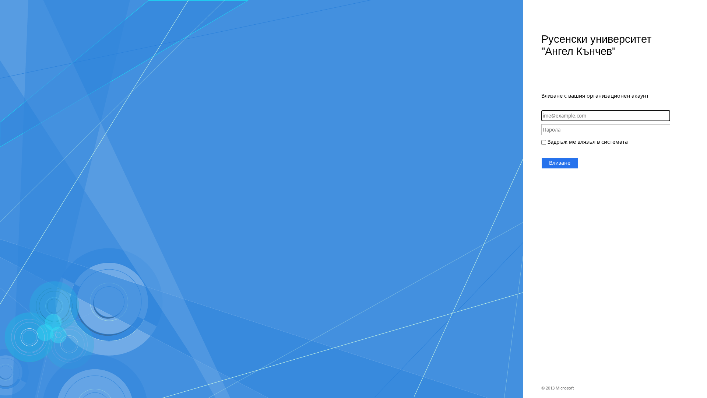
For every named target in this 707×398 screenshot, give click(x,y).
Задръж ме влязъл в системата (588, 141)
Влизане (559, 162)
